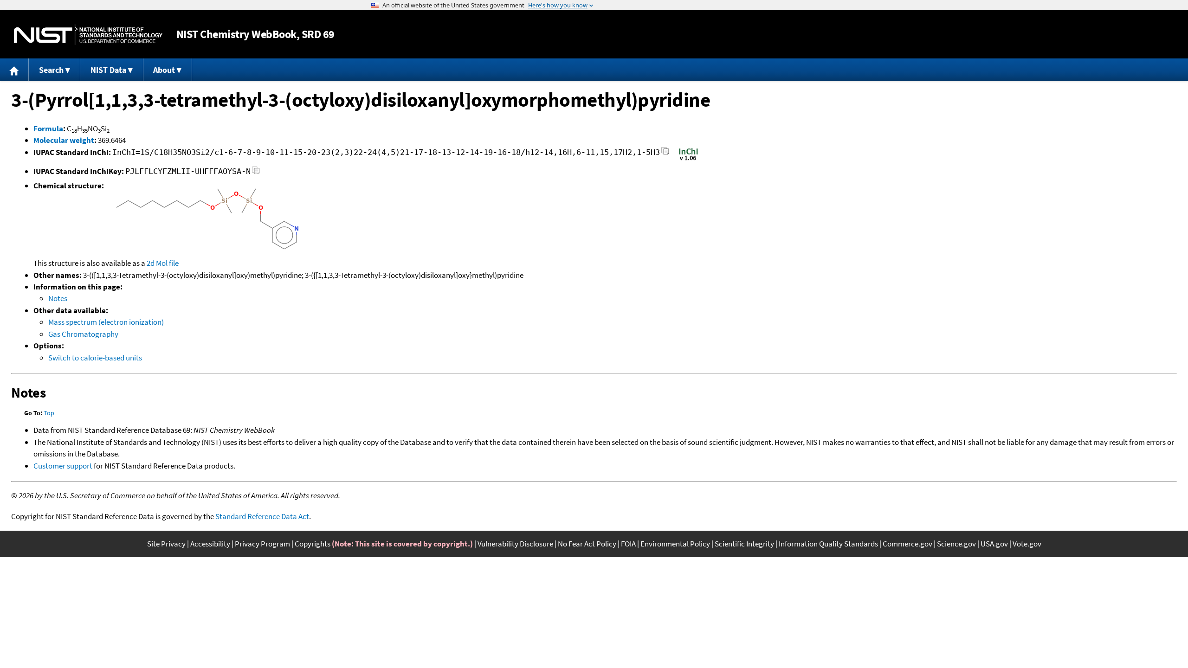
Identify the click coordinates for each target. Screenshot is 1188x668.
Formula (48, 128)
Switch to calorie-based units (95, 358)
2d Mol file (163, 263)
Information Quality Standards (828, 544)
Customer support (62, 466)
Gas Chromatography (83, 334)
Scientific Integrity (744, 544)
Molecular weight (63, 140)
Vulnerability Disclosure (515, 544)
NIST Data (108, 69)
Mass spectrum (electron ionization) (106, 322)
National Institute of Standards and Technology (88, 34)
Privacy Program (262, 544)
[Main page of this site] (14, 69)
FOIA (628, 544)
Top (49, 413)
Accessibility (210, 544)
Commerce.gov (907, 544)
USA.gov (994, 544)
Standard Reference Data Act (262, 516)
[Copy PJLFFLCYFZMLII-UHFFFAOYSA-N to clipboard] (256, 173)
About (164, 69)
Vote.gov (1027, 544)
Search (51, 69)
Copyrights (312, 544)
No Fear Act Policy (587, 544)
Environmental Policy (675, 544)
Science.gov (956, 544)
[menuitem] (14, 69)
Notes (57, 298)
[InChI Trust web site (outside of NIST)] (688, 159)
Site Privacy (166, 544)
